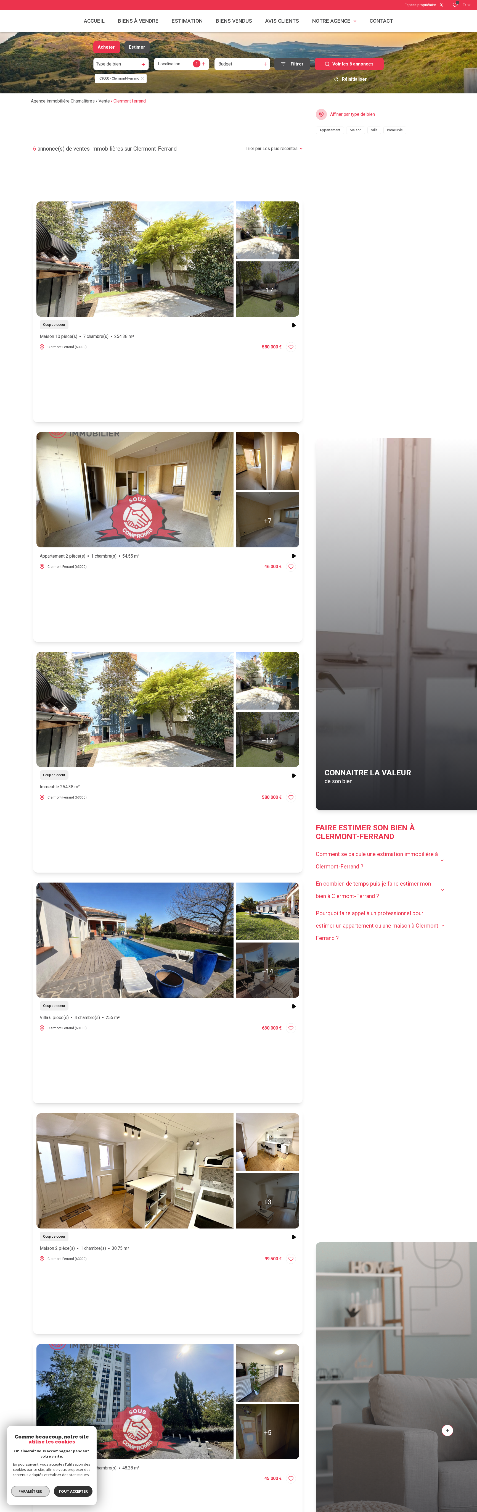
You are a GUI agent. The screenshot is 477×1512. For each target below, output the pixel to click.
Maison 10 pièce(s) (87, 336)
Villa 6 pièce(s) (80, 1017)
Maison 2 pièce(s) (84, 1248)
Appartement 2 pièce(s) (89, 556)
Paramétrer (30, 1491)
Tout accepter (73, 1491)
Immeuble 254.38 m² (60, 786)
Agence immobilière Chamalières (63, 101)
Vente (104, 101)
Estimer (137, 47)
